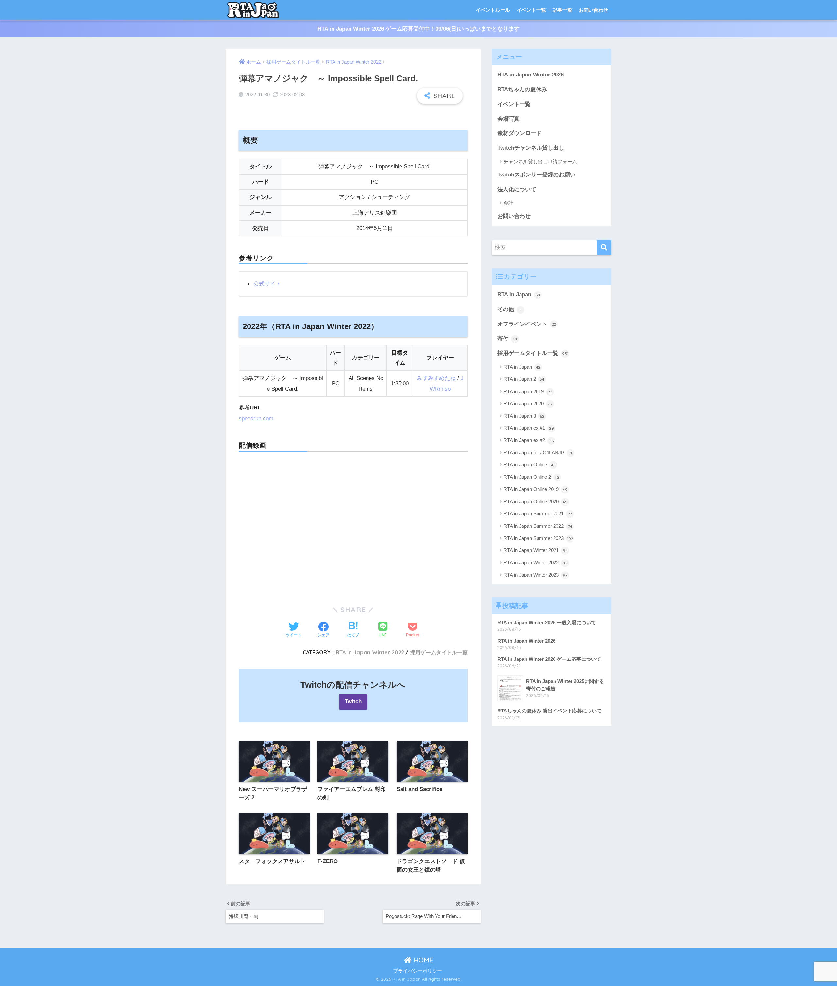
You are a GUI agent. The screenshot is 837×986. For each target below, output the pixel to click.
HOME (422, 960)
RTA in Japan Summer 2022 (538, 526)
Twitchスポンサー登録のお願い (536, 175)
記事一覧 (562, 10)
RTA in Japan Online (529, 464)
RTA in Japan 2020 (528, 403)
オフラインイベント (526, 324)
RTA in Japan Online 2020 (536, 501)
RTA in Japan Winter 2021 (536, 550)
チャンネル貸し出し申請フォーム (540, 161)
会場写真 (508, 119)
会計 (508, 203)
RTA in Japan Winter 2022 (370, 652)
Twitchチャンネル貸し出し (530, 148)
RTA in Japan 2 (524, 379)
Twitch (353, 701)
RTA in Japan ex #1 (529, 428)
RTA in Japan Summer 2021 (538, 513)
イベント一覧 (531, 10)
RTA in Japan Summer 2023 (538, 538)
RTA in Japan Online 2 (531, 477)
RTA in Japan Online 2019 (536, 489)
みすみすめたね (436, 378)
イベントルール (493, 10)
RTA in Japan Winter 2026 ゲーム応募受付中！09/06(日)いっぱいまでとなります (418, 29)
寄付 (507, 338)
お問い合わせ (593, 10)
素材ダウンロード (519, 133)
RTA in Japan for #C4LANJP (538, 452)
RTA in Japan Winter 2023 (535, 574)
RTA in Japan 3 (524, 416)
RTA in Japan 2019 (528, 391)
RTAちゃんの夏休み (522, 89)
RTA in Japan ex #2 (529, 440)
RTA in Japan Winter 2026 (530, 75)
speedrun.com (256, 418)
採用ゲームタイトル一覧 (439, 652)
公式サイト (267, 284)
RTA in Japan (518, 295)
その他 (509, 309)
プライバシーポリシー (417, 971)
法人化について (516, 189)
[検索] (604, 247)
